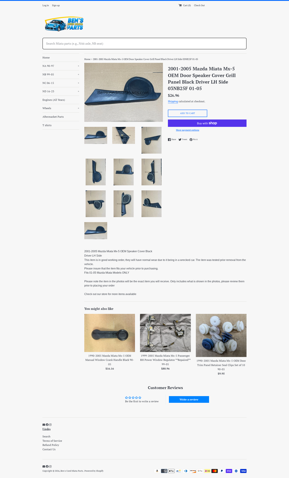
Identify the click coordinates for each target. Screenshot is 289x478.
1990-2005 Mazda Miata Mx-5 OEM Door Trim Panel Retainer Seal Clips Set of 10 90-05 (221, 365)
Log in (45, 5)
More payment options (187, 130)
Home (46, 57)
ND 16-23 (60, 91)
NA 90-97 (60, 66)
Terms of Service (52, 441)
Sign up (56, 5)
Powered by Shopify (94, 470)
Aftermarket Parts (53, 116)
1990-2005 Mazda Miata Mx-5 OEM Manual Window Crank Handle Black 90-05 (109, 360)
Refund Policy (50, 445)
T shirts (47, 125)
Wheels (60, 108)
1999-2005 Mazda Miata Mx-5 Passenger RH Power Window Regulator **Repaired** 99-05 (165, 360)
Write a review (189, 399)
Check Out (199, 5)
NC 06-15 (60, 83)
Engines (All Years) (53, 100)
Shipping (173, 101)
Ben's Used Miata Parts (72, 470)
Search (46, 436)
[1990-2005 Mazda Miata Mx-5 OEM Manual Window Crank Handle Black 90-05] (109, 333)
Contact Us (49, 449)
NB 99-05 (60, 74)
